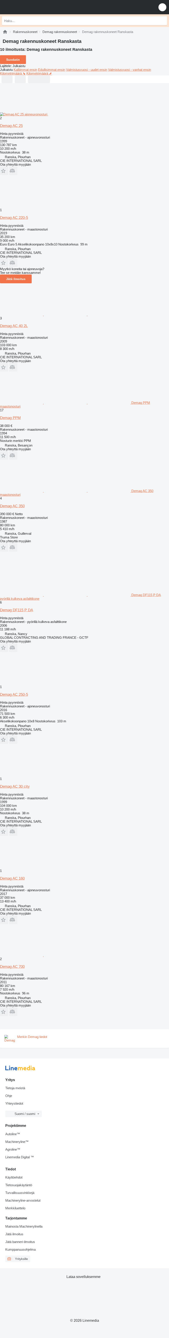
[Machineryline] (5, 32)
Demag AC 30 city (15, 786)
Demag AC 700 (12, 967)
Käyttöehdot (13, 1177)
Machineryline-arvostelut (22, 1200)
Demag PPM (10, 418)
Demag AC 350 (12, 506)
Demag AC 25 (11, 126)
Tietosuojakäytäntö (18, 1185)
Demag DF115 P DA (16, 610)
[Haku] (162, 20)
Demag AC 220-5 (14, 218)
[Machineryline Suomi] (30, 7)
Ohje (8, 1096)
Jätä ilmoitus (16, 279)
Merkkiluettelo (15, 1208)
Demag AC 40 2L (14, 326)
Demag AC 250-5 (14, 694)
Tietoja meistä (15, 1088)
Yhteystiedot (14, 1103)
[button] (162, 7)
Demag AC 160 (12, 878)
